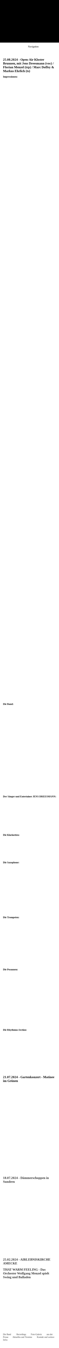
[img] (29, 21)
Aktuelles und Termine (22, 1337)
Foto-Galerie (36, 1334)
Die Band (7, 1334)
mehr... (6, 1168)
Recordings (21, 1334)
